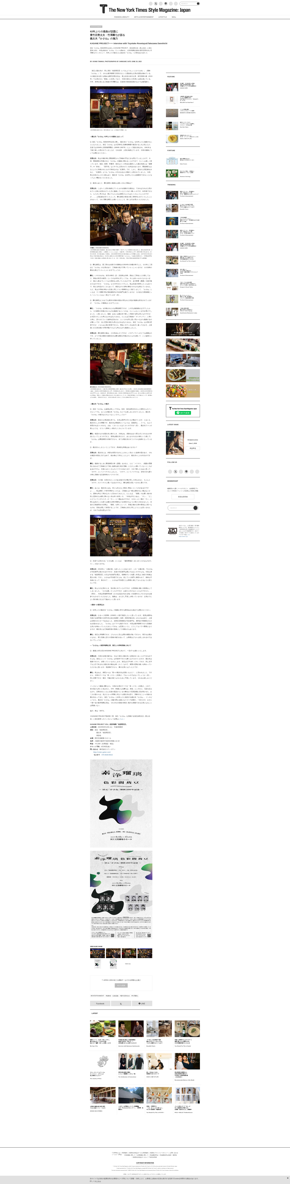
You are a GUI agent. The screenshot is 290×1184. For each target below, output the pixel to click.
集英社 (175, 1155)
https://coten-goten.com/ (102, 752)
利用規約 (124, 1153)
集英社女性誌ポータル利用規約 (138, 1153)
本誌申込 (193, 448)
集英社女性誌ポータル (140, 1157)
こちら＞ (122, 719)
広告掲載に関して (129, 1155)
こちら (188, 534)
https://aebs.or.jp (183, 536)
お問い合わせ (174, 1153)
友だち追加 (121, 985)
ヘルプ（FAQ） (118, 1154)
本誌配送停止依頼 (165, 1155)
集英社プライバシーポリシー (159, 1153)
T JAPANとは (116, 1153)
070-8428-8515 (107, 755)
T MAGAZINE (153, 1157)
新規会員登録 (183, 497)
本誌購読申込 (154, 1155)
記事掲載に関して (142, 1155)
